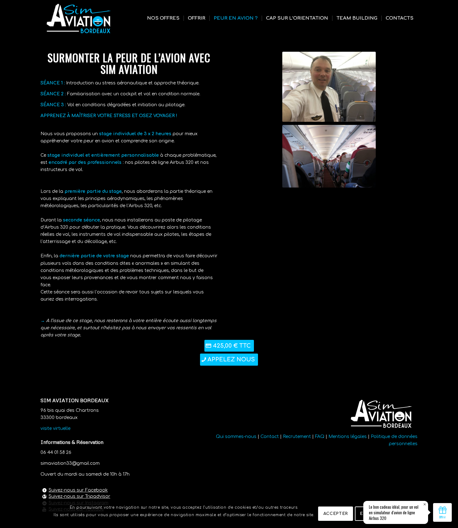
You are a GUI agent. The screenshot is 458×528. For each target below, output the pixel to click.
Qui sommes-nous (236, 436)
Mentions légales (347, 436)
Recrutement (297, 436)
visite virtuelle (56, 428)
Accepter (335, 513)
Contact (269, 436)
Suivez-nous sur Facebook (78, 490)
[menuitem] (163, 18)
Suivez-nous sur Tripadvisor (79, 496)
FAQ (319, 436)
